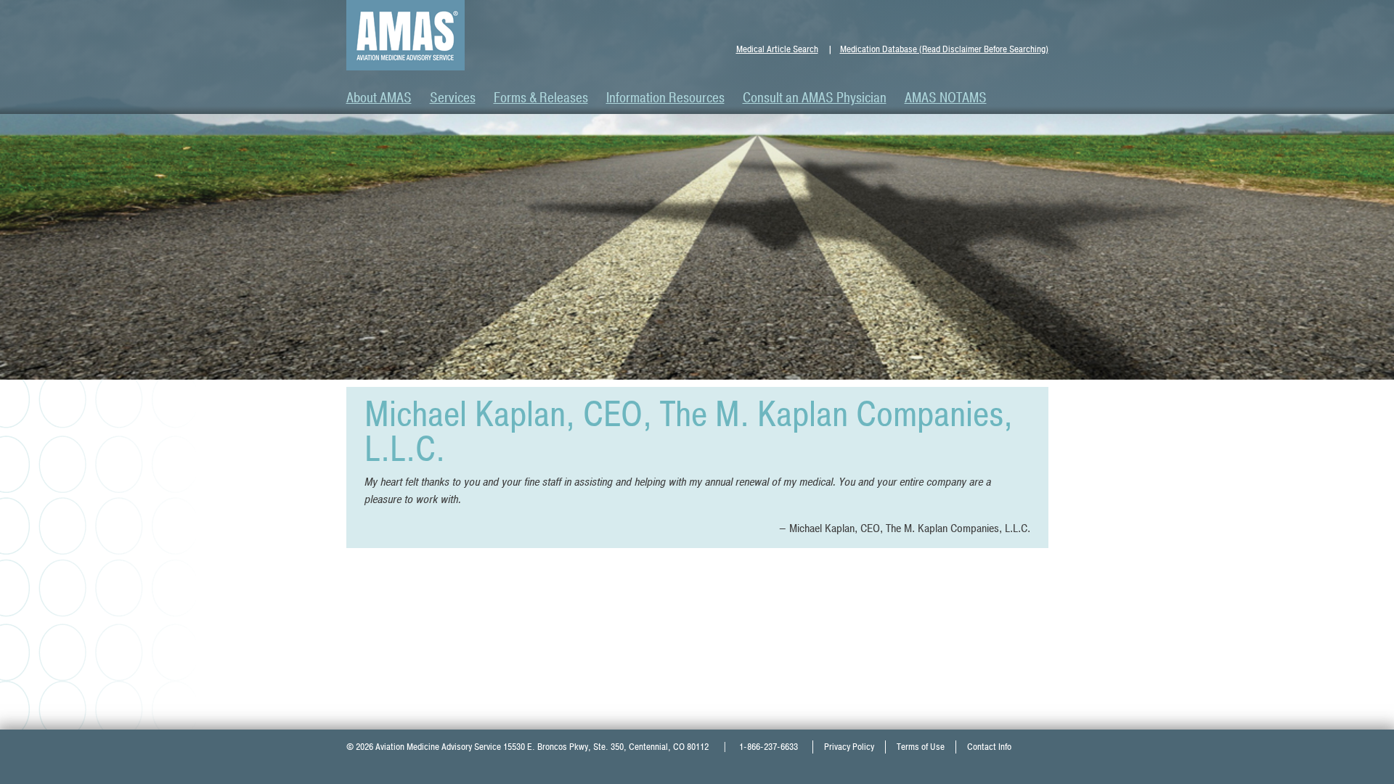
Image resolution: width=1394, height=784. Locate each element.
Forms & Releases (541, 98)
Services (453, 98)
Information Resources (665, 98)
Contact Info (989, 747)
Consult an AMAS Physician (814, 98)
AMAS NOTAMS (946, 98)
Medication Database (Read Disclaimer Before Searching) (944, 49)
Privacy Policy (849, 747)
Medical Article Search (777, 49)
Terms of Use (921, 747)
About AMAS (379, 98)
